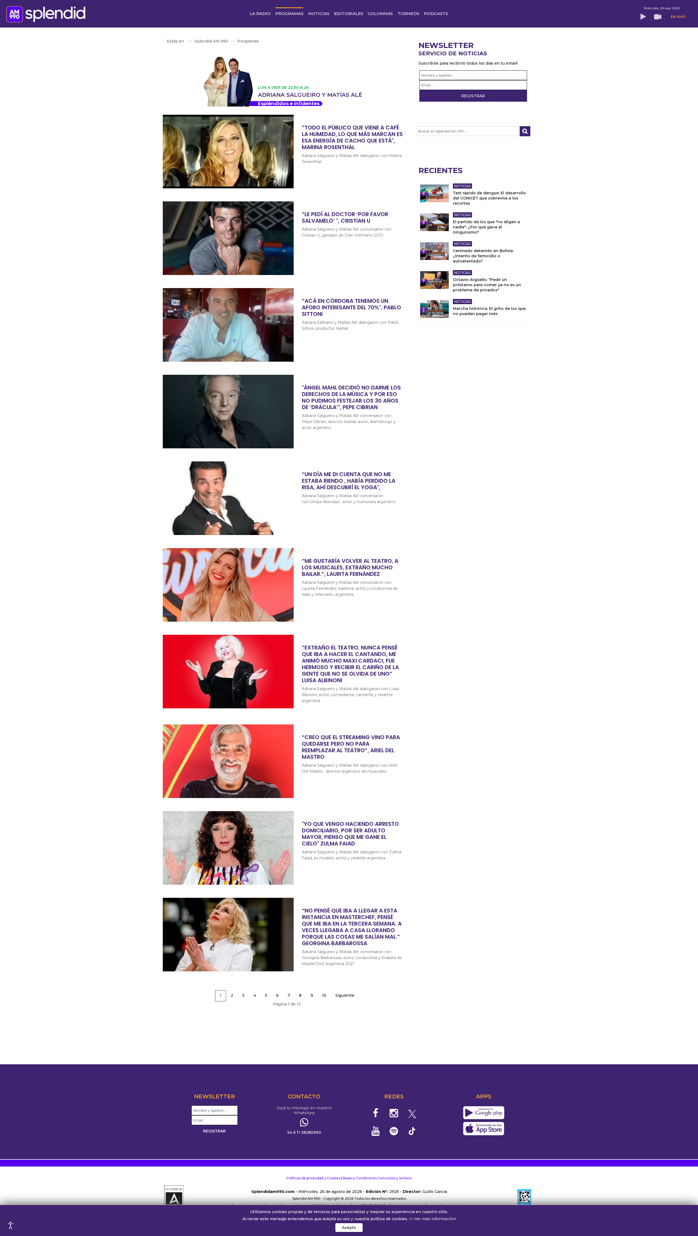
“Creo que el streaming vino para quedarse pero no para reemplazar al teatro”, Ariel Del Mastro (351, 747)
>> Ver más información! (432, 1218)
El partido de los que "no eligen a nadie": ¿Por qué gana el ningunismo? (486, 227)
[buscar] (525, 131)
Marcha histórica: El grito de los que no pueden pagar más (489, 311)
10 (324, 995)
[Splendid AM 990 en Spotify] (394, 1131)
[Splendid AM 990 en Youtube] (376, 1131)
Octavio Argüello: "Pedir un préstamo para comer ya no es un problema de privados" (487, 284)
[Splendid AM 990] (47, 13)
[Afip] (524, 1198)
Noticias (462, 186)
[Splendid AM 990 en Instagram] (394, 1113)
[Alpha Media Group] (174, 1198)
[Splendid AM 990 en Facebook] (376, 1113)
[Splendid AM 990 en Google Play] (483, 1113)
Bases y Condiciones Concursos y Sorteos (377, 1178)
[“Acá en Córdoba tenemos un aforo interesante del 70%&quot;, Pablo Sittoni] (228, 325)
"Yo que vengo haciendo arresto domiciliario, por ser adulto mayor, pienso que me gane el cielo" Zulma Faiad (350, 833)
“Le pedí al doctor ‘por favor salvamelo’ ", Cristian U (345, 217)
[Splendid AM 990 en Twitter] (412, 1113)
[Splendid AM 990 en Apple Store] (483, 1128)
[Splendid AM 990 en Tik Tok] (412, 1130)
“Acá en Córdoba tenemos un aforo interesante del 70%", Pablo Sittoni (351, 307)
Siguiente (344, 995)
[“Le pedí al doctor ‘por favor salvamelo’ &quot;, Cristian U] (228, 238)
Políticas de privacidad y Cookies (313, 1178)
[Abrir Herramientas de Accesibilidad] (10, 1225)
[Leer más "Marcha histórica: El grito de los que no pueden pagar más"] (434, 309)
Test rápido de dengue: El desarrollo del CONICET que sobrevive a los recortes (489, 198)
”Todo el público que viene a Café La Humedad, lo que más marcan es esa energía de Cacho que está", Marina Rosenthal (352, 137)
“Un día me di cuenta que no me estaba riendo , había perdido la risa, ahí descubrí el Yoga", (348, 480)
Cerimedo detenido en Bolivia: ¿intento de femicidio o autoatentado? (483, 256)
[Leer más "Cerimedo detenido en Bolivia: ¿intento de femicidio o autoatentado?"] (434, 251)
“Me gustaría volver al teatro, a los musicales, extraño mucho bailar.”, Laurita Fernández (350, 567)
